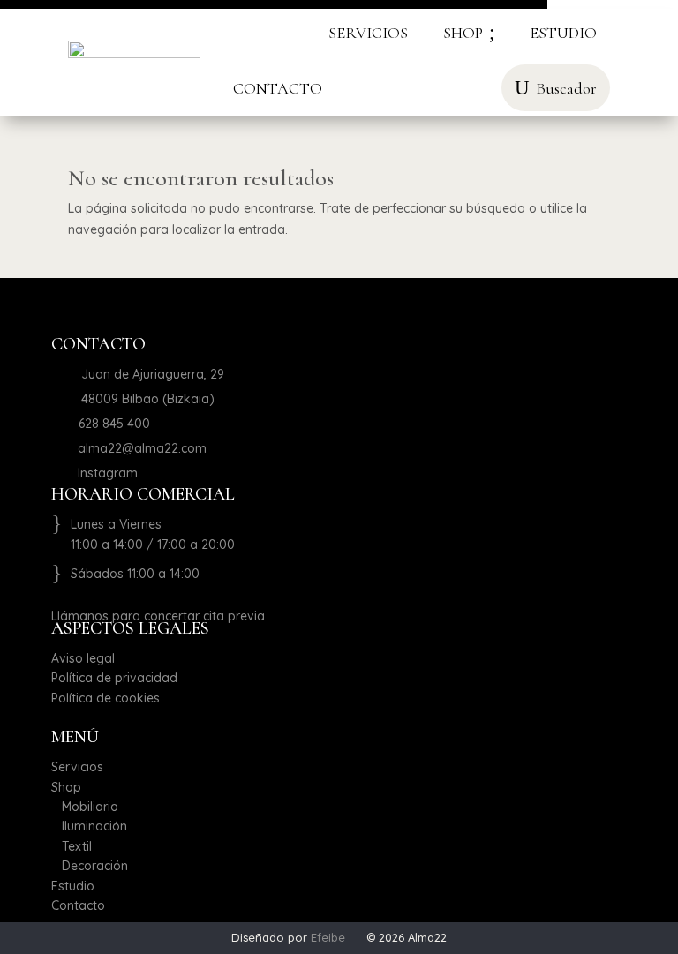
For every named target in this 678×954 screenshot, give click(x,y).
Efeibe (328, 937)
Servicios (77, 767)
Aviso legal (83, 658)
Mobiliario (84, 807)
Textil (71, 846)
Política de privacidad (114, 678)
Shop (66, 787)
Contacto (78, 905)
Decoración (89, 866)
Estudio (72, 886)
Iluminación (89, 826)
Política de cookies (105, 698)
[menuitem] (368, 32)
